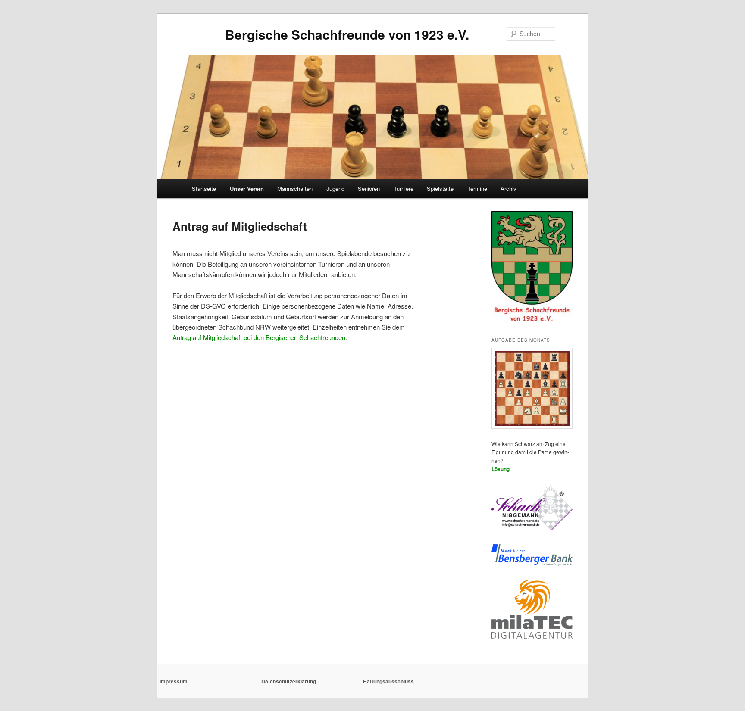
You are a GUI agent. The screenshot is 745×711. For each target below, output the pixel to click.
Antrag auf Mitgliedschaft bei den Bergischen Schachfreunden (258, 337)
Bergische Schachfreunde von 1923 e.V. (347, 34)
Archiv (508, 188)
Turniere (403, 188)
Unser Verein (247, 188)
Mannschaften (295, 188)
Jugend (335, 188)
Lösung (500, 469)
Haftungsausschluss (388, 681)
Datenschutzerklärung (288, 681)
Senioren (369, 188)
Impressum (174, 681)
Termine (477, 188)
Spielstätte (440, 188)
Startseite (204, 188)
